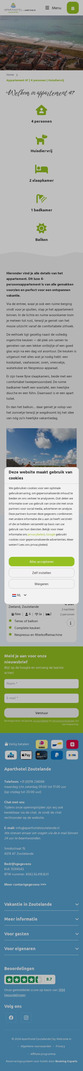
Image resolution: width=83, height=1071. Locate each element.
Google (50, 534)
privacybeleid (36, 534)
